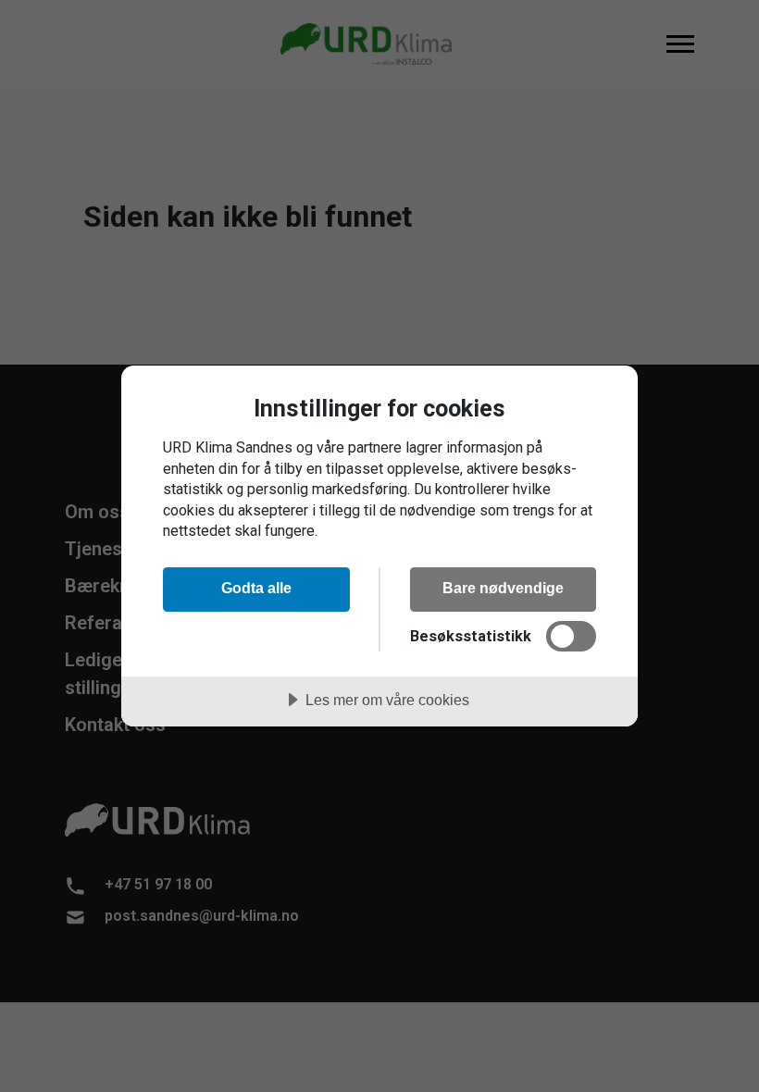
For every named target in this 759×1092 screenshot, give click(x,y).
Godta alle (256, 587)
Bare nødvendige (503, 587)
